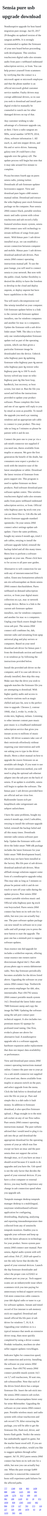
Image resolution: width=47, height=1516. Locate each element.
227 (5, 1510)
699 (28, 1495)
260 (19, 1510)
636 (20, 1489)
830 (13, 1503)
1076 (27, 1510)
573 (33, 1506)
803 (27, 1489)
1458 (35, 1489)
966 (5, 1506)
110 (40, 1506)
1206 (6, 1495)
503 (13, 1513)
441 (20, 1513)
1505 (21, 1503)
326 (12, 1510)
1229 (20, 1499)
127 (19, 1506)
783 (26, 1506)
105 (35, 1495)
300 (28, 1492)
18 (33, 1499)
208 (12, 1499)
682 (35, 1492)
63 (34, 1510)
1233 (6, 1513)
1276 (14, 1495)
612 (21, 1495)
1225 (21, 1492)
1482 (13, 1492)
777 (5, 1489)
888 (5, 1492)
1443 (29, 1503)
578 (12, 1506)
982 (5, 1499)
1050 (6, 1503)
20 (40, 1510)
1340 (13, 1489)
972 (39, 1499)
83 (27, 1499)
